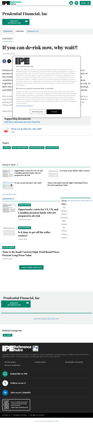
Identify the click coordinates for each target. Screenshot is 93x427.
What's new (9, 165)
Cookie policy (40, 362)
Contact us (6, 415)
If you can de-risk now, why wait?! (26, 129)
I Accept (54, 111)
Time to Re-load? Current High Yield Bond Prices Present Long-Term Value (68, 184)
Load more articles (31, 267)
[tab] (46, 165)
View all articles (9, 194)
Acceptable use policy (74, 362)
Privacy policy (10, 362)
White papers (24, 205)
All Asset (7, 335)
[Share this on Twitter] (9, 61)
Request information (14, 22)
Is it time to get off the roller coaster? (75, 171)
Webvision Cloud (52, 421)
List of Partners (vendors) (24, 105)
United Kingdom (37, 147)
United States (52, 147)
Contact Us (32, 31)
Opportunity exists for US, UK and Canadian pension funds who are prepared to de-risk (29, 173)
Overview (7, 31)
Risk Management (20, 147)
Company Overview (20, 415)
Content (20, 31)
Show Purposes (37, 111)
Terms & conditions (12, 365)
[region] (46, 87)
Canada (7, 147)
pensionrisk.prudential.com (80, 201)
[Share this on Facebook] (4, 61)
